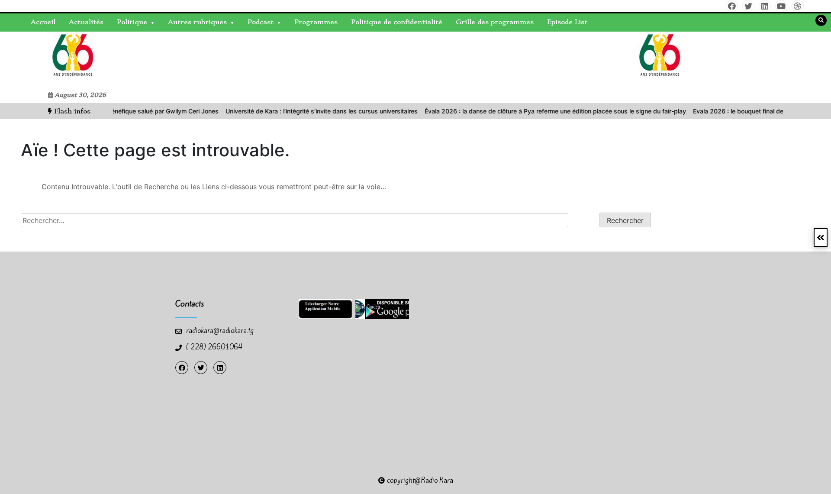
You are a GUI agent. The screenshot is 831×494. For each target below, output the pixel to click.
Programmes (316, 22)
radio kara (34, 59)
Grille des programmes (495, 22)
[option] (309, 111)
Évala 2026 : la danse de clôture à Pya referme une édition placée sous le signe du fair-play (542, 111)
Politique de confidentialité (396, 22)
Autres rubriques (197, 22)
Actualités (86, 22)
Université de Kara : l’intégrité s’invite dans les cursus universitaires (309, 111)
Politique (132, 22)
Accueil (43, 22)
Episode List (567, 22)
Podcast (261, 22)
